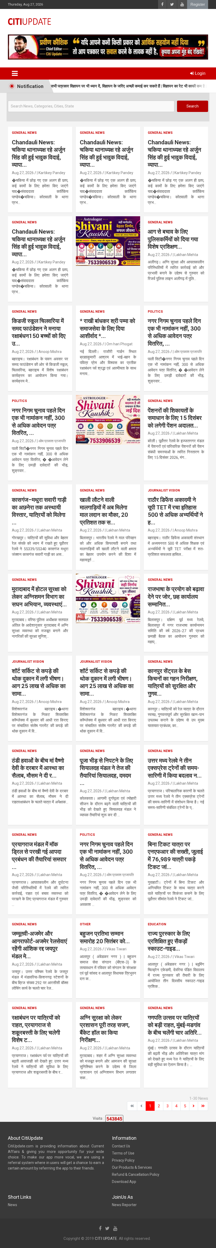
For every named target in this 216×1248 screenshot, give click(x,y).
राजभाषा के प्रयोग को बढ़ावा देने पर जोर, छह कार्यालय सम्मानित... (176, 596)
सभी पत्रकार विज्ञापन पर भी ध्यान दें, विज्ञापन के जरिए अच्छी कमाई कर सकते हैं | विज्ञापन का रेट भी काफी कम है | (108, 86)
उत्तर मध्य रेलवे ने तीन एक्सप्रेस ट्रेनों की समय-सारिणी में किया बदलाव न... (175, 768)
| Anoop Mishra (49, 352)
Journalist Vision (164, 490)
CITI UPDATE (106, 1238)
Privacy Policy (123, 1160)
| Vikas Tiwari (115, 949)
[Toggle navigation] (15, 73)
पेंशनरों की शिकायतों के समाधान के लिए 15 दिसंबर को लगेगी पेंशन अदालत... (175, 418)
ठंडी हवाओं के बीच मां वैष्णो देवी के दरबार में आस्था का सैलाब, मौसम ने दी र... (38, 768)
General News (24, 133)
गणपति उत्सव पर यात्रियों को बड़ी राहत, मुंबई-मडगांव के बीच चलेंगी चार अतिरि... (175, 1025)
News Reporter (124, 1205)
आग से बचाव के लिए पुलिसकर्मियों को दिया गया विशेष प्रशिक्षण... (173, 239)
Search (192, 106)
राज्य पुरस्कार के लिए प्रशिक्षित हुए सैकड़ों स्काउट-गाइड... (169, 941)
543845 (114, 1119)
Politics (155, 311)
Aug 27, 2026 (23, 173)
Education (157, 924)
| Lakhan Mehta (185, 255)
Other (85, 924)
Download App (124, 1182)
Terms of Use (123, 1153)
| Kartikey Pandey (51, 173)
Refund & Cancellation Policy (135, 1174)
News (12, 1205)
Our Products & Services (132, 1167)
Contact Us (121, 1146)
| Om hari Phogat (118, 344)
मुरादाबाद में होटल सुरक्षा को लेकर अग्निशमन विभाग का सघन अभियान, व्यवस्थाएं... (39, 596)
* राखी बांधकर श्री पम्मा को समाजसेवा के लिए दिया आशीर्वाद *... (107, 328)
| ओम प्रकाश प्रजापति (187, 352)
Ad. (80, 259)
